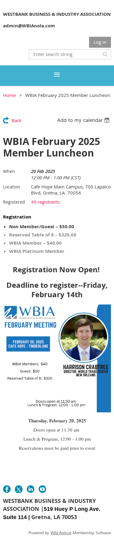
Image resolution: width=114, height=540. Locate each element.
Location (11, 187)
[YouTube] (42, 489)
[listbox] (84, 120)
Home (9, 95)
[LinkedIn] (30, 489)
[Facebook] (7, 489)
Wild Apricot (60, 533)
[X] (18, 489)
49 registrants (45, 202)
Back (17, 120)
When (9, 171)
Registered (14, 202)
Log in (100, 42)
